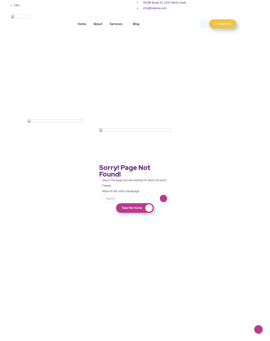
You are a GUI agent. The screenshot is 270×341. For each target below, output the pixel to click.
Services (116, 24)
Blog (136, 24)
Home (82, 24)
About (97, 24)
